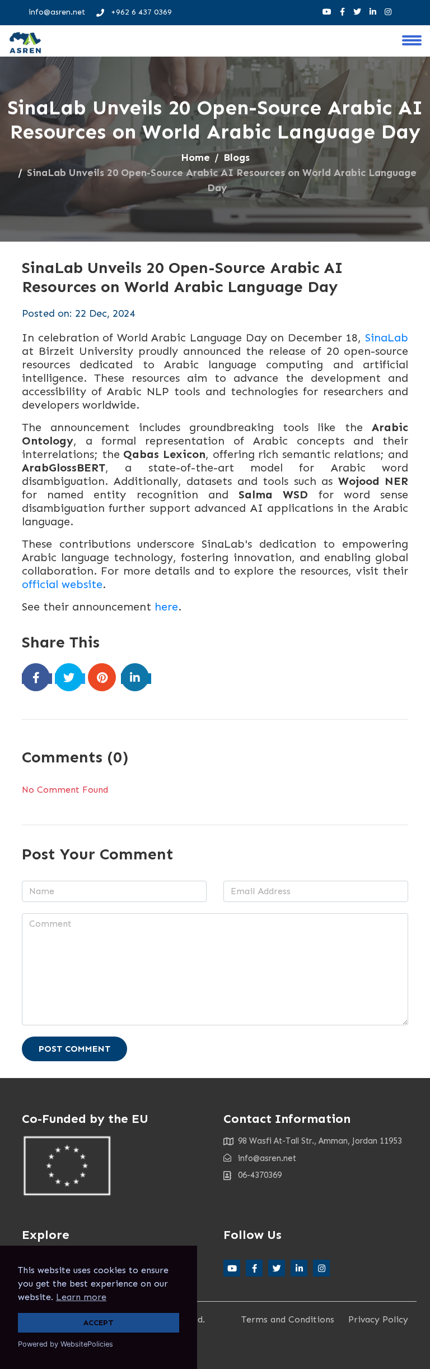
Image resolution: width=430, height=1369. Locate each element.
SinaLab (386, 337)
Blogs (236, 157)
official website (62, 584)
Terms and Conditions (287, 1319)
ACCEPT (98, 1322)
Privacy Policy (378, 1319)
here (166, 606)
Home (195, 157)
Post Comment (74, 1048)
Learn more (81, 1297)
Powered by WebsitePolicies (65, 1344)
